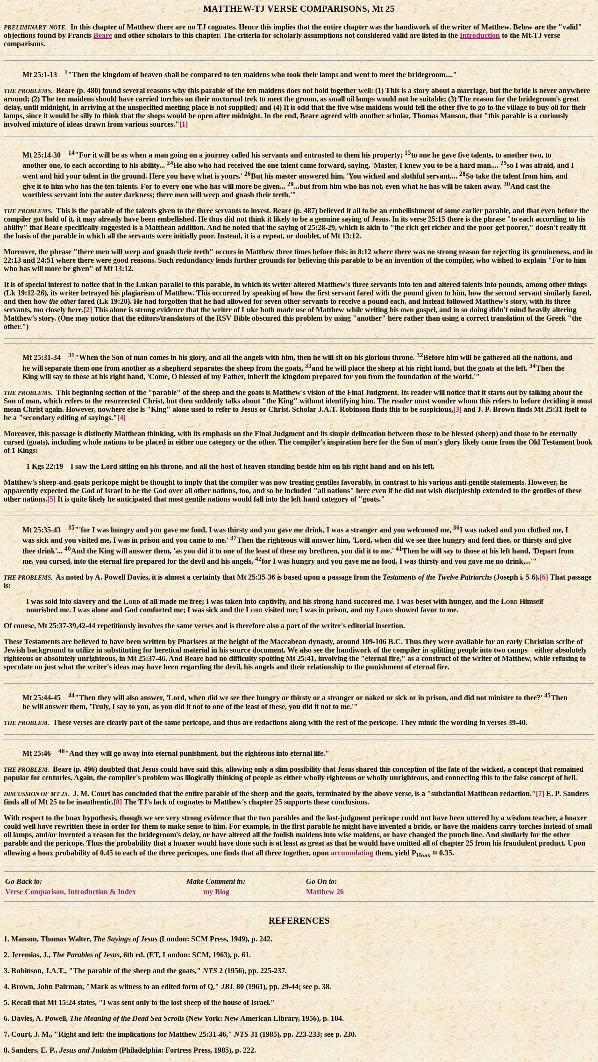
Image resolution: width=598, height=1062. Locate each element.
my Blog (216, 892)
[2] (88, 310)
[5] (51, 499)
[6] (544, 577)
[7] (540, 793)
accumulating (352, 853)
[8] (118, 802)
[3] (457, 409)
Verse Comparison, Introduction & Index (70, 892)
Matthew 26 (325, 892)
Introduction (480, 35)
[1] (183, 124)
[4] (121, 418)
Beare (102, 35)
